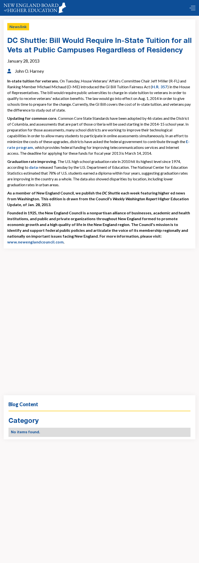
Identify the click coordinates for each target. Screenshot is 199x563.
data (33, 167)
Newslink (18, 26)
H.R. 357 (159, 86)
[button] (191, 8)
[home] (35, 7)
